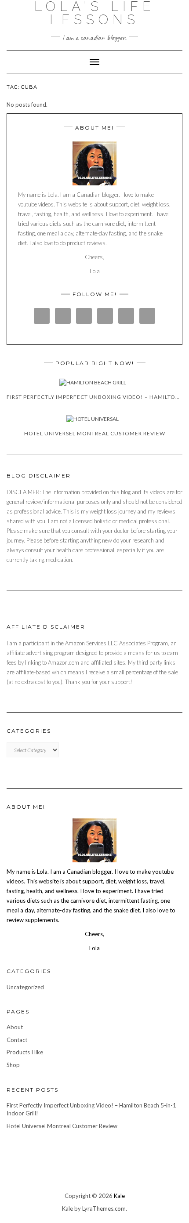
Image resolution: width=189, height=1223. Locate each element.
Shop (13, 1064)
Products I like (25, 1052)
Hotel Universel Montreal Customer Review (62, 1125)
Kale (119, 1195)
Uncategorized (25, 987)
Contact (17, 1039)
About (15, 1027)
